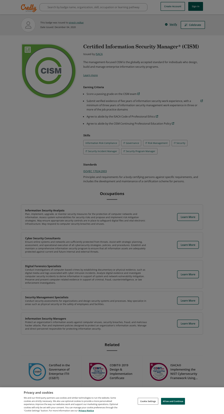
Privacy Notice (86, 410)
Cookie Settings (148, 401)
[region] (112, 400)
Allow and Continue (173, 401)
